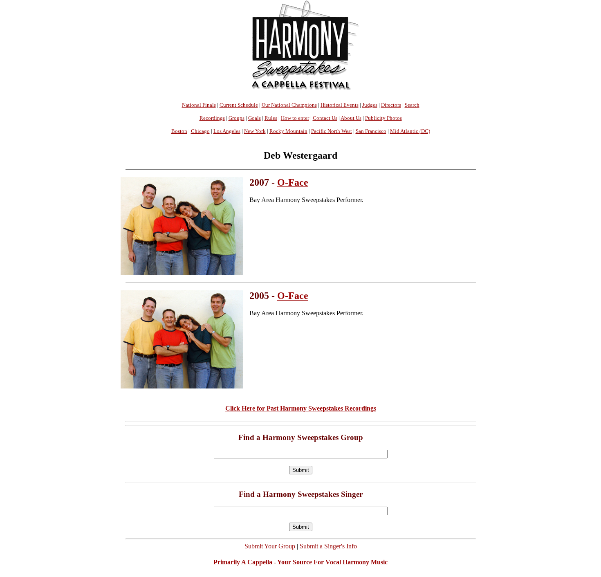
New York (255, 131)
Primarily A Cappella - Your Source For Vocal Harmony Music (300, 562)
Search (412, 105)
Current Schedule (239, 105)
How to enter (295, 118)
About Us (351, 118)
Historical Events (340, 105)
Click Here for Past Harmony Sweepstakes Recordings (300, 408)
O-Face (292, 182)
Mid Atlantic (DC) (410, 131)
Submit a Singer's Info (328, 546)
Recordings (212, 118)
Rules (271, 118)
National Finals (199, 105)
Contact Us (325, 118)
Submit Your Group (269, 546)
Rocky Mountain (288, 131)
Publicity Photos (383, 118)
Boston (179, 131)
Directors (391, 105)
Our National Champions (289, 105)
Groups (236, 118)
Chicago (200, 131)
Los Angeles (226, 131)
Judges (369, 105)
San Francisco (371, 131)
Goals (254, 118)
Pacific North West (331, 131)
